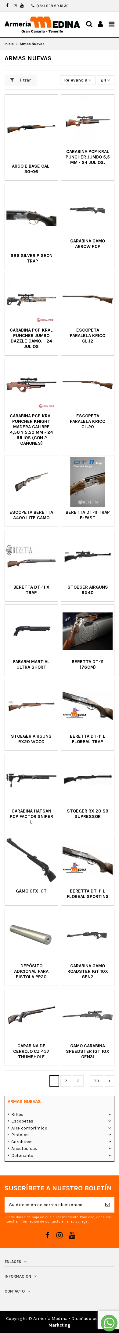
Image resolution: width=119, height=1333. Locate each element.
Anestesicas (24, 1148)
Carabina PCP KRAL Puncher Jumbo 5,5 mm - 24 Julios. (88, 157)
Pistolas (20, 1134)
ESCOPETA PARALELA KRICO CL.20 (87, 421)
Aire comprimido (29, 1128)
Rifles (17, 1114)
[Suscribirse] (107, 1205)
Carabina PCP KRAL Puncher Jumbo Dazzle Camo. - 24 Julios (31, 338)
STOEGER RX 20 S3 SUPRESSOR (87, 813)
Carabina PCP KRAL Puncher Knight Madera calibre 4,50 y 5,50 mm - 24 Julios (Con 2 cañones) (31, 429)
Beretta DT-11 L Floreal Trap (87, 738)
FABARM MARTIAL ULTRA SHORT (31, 664)
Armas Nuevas (24, 1101)
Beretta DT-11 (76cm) (87, 664)
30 (96, 1081)
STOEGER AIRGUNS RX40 (87, 589)
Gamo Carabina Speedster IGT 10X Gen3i (87, 1051)
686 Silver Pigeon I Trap (31, 258)
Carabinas (22, 1141)
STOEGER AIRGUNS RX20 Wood (31, 738)
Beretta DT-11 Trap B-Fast (88, 515)
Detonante (22, 1155)
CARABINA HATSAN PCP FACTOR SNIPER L (31, 816)
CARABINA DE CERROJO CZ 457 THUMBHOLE (31, 1051)
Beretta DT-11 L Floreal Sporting (88, 893)
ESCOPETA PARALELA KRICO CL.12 (87, 335)
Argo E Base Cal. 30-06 (31, 168)
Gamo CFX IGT (31, 891)
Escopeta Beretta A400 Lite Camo (31, 515)
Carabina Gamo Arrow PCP (87, 243)
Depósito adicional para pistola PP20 (31, 971)
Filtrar (23, 80)
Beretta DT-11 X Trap (31, 589)
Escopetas (22, 1121)
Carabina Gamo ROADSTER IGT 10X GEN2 (87, 971)
